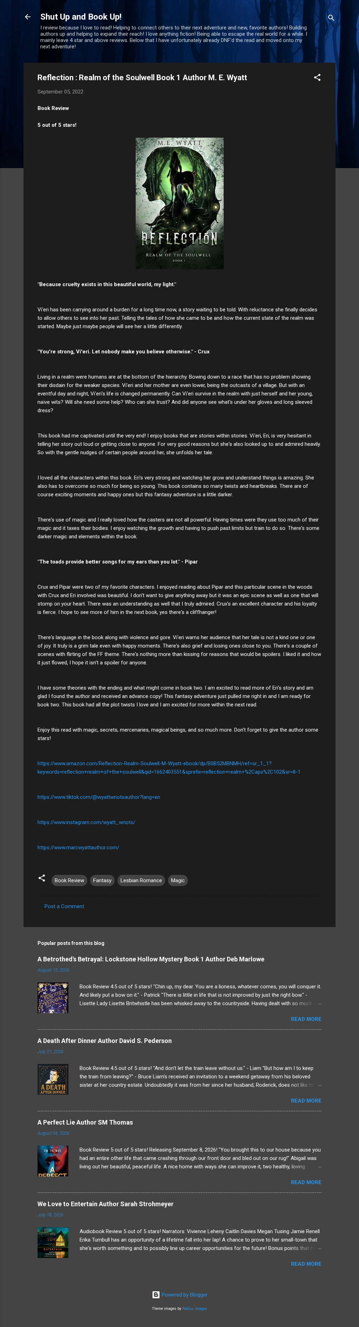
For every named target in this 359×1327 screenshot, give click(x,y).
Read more (306, 1019)
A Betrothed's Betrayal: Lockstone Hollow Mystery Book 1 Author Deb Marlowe (151, 959)
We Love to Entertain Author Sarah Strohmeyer (106, 1204)
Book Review (69, 880)
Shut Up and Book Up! (81, 17)
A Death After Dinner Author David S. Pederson (105, 1040)
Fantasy (102, 880)
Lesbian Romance (141, 880)
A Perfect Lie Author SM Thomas (85, 1122)
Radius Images (194, 1308)
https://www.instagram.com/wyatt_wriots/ (86, 822)
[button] (317, 78)
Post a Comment (64, 906)
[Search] (331, 19)
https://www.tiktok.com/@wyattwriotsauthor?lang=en (99, 797)
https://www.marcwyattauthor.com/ (78, 847)
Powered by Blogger (184, 1295)
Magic (178, 880)
